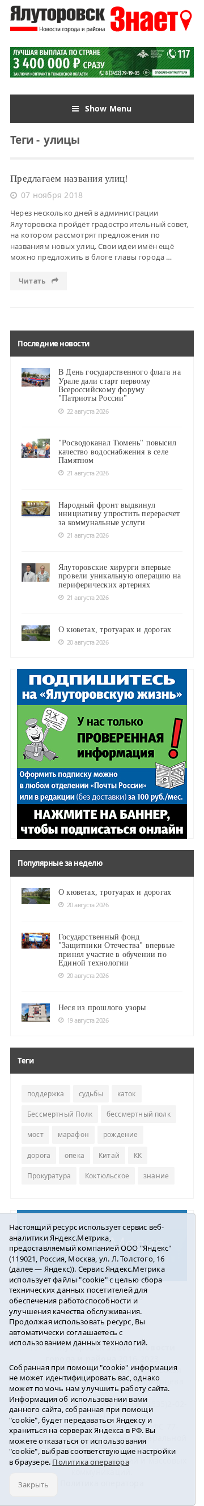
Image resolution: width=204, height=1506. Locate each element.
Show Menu (108, 108)
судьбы (91, 1094)
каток (126, 1094)
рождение (120, 1134)
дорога (38, 1155)
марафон (73, 1134)
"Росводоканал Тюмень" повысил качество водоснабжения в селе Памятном (117, 452)
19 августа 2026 (87, 1020)
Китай (109, 1155)
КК (138, 1155)
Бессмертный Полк (59, 1114)
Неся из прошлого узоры (102, 1007)
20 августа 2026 (87, 642)
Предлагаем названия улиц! (69, 178)
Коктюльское (107, 1176)
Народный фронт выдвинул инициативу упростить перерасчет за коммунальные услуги (119, 514)
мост (35, 1134)
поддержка (46, 1094)
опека (74, 1155)
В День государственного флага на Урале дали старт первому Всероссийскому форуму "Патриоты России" (119, 385)
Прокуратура (49, 1176)
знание (156, 1176)
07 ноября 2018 (52, 195)
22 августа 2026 (87, 411)
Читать (33, 281)
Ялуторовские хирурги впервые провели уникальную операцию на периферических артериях (119, 576)
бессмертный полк (139, 1114)
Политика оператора (90, 1462)
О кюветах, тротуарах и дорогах (114, 629)
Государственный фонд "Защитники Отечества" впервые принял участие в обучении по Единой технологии (116, 950)
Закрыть (33, 1484)
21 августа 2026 (87, 473)
